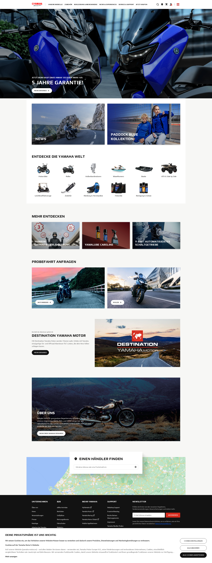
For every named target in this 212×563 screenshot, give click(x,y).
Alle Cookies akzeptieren (193, 555)
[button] (135, 467)
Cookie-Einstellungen (193, 541)
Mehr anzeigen (11, 556)
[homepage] (37, 4)
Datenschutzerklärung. (163, 523)
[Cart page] (166, 4)
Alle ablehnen (193, 548)
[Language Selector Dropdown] (178, 4)
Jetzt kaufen (141, 4)
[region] (106, 545)
